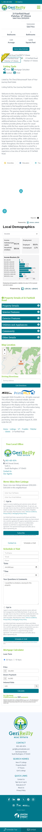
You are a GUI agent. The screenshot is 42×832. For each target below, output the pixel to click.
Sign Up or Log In (21, 782)
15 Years (18, 660)
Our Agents (7, 474)
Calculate (21, 691)
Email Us (20, 2)
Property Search (21, 765)
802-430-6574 (7, 2)
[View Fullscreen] (4, 358)
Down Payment (9, 675)
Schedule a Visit (30, 543)
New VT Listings (21, 762)
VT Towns (21, 768)
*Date (5, 563)
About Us (21, 788)
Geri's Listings (21, 770)
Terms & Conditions (31, 511)
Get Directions (21, 385)
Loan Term (7, 654)
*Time (5, 571)
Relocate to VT (21, 785)
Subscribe (21, 533)
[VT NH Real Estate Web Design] (21, 816)
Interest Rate (8, 682)
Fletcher (33, 429)
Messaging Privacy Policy (20, 513)
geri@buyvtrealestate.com (21, 749)
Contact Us (7, 471)
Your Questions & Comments (15, 579)
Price (5, 667)
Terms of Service (34, 642)
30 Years (9, 660)
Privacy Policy (7, 513)
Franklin (25, 429)
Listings (13, 429)
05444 (7, 431)
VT (19, 429)
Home (5, 429)
